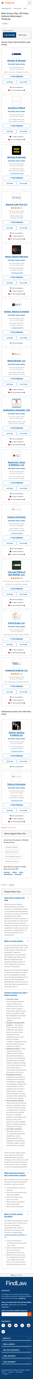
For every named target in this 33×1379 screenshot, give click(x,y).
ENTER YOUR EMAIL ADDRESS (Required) (14, 1310)
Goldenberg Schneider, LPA (16, 410)
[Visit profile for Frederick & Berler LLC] (16, 663)
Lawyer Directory (6, 8)
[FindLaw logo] (10, 3)
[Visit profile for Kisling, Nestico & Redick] (16, 304)
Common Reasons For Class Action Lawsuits (15, 994)
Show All (4, 885)
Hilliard (14, 872)
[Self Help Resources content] (29, 1350)
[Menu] (2, 3)
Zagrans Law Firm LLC (16, 204)
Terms (3, 1372)
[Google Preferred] (3, 1331)
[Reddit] (28, 1325)
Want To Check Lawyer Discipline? (13, 1215)
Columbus (7, 872)
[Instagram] (22, 1325)
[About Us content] (29, 1338)
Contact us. (22, 1298)
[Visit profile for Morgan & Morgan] (16, 150)
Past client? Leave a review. (16, 64)
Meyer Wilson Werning (16, 256)
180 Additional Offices (17, 173)
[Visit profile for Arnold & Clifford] (16, 101)
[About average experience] (24, 90)
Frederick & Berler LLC (16, 670)
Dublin (21, 872)
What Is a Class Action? (13, 941)
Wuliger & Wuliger (16, 60)
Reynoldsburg (8, 874)
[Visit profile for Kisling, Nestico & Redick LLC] (16, 725)
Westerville (18, 874)
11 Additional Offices (17, 328)
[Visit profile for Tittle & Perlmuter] (16, 510)
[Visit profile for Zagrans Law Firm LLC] (16, 197)
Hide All (11, 885)
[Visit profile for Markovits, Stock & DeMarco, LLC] (16, 455)
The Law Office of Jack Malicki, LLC (16, 573)
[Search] (29, 3)
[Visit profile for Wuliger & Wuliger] (16, 53)
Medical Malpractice (11, 852)
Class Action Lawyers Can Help (14, 899)
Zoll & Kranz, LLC (16, 623)
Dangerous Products (11, 861)
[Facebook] (3, 1325)
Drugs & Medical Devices (13, 856)
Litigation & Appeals (11, 847)
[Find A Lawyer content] (29, 1344)
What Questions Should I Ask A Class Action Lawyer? (15, 1174)
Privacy (10, 1372)
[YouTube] (9, 1325)
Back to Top (17, 1275)
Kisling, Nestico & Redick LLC (16, 733)
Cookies (5, 1374)
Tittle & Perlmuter (16, 517)
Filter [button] (6, 23)
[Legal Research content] (29, 1356)
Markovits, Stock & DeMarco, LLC (16, 463)
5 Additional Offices (17, 273)
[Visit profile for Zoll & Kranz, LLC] (16, 616)
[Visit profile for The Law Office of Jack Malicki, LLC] (16, 565)
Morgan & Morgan (16, 157)
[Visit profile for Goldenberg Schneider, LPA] (16, 403)
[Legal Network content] (29, 1362)
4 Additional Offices (17, 533)
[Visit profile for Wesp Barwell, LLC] (16, 353)
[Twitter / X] (16, 1325)
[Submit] (29, 1314)
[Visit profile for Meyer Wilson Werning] (16, 249)
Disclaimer (19, 1372)
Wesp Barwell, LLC (16, 360)
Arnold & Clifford (16, 107)
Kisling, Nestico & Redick (16, 311)
